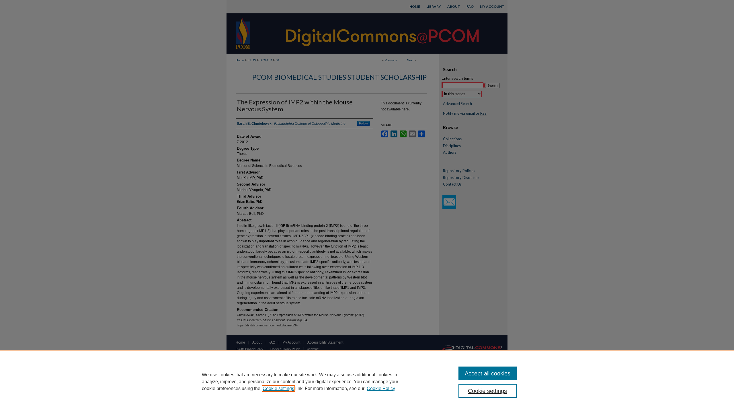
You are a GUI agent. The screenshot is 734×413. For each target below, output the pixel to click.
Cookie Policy (381, 388)
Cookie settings (278, 388)
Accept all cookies (487, 373)
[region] (367, 381)
